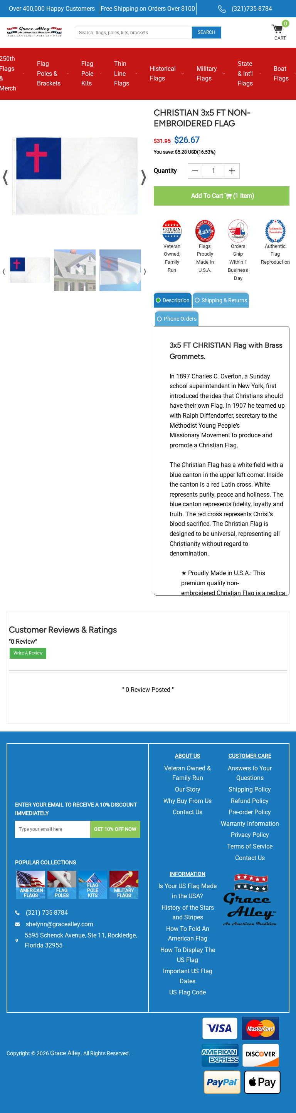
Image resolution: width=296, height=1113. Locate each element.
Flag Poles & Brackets (49, 73)
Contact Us (187, 812)
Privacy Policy (250, 835)
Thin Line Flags (121, 73)
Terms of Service (249, 846)
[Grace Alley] (250, 898)
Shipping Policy (250, 789)
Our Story (187, 789)
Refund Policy (250, 801)
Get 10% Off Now (115, 829)
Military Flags (207, 73)
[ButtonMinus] (196, 171)
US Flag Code (187, 992)
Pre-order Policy (250, 812)
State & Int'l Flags (245, 73)
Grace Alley (65, 1053)
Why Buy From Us (187, 801)
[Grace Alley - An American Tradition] (35, 31)
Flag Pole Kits (87, 73)
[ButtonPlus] (232, 171)
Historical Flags (163, 73)
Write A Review (27, 653)
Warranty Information (250, 823)
